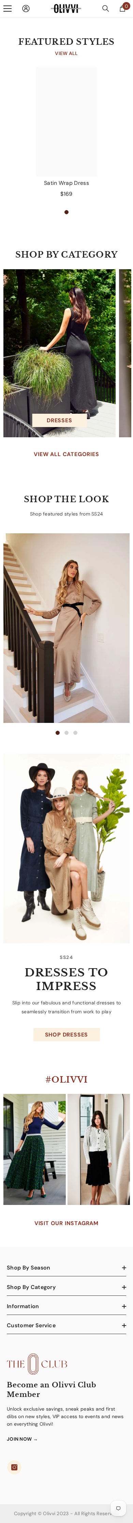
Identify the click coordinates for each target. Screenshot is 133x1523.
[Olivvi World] (59, 353)
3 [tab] (75, 733)
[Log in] (25, 8)
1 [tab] (66, 212)
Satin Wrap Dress (66, 183)
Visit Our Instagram (66, 1223)
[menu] (7, 8)
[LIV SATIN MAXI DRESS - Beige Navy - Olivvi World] (66, 628)
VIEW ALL (66, 53)
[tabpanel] (66, 134)
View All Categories (66, 454)
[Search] (106, 8)
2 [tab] (66, 733)
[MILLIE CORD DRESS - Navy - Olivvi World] (66, 848)
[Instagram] (14, 1467)
